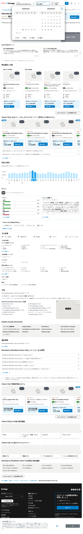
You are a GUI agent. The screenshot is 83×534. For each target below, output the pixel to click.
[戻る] (7, 179)
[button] (25, 3)
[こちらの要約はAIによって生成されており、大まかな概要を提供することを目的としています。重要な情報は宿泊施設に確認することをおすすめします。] (56, 200)
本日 (18, 37)
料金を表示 (74, 17)
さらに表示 (5, 158)
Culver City (33, 480)
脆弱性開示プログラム (33, 507)
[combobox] (26, 3)
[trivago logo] (8, 3)
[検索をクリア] (33, 3)
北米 (10, 480)
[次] (62, 9)
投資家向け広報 (5, 517)
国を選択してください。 (7, 493)
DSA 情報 (30, 503)
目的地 (18, 2)
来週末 (40, 37)
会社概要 (30, 498)
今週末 (32, 37)
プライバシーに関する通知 (35, 500)
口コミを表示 (6, 217)
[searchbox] (26, 4)
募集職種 (3, 515)
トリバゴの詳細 (32, 516)
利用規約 (30, 496)
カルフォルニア (24, 480)
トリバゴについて (5, 512)
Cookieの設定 (31, 505)
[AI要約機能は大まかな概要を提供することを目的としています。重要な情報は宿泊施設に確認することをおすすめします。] (2, 60)
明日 (25, 37)
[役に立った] (35, 56)
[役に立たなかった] (38, 56)
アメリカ (16, 480)
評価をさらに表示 (7, 228)
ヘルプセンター (32, 513)
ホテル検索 (4, 480)
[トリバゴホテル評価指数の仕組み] (23, 192)
